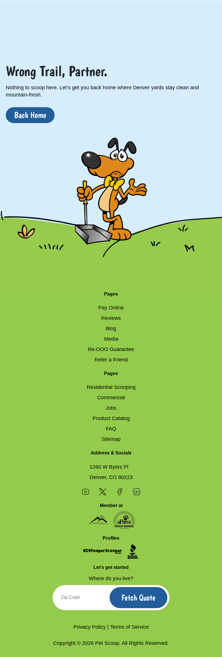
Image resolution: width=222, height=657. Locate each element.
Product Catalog (111, 418)
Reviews (111, 318)
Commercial (111, 397)
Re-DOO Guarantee (111, 349)
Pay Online (111, 308)
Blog (111, 328)
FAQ (111, 429)
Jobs (111, 408)
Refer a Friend (111, 360)
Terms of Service (129, 627)
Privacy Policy (89, 627)
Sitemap (111, 439)
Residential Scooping (111, 387)
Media (111, 339)
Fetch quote (138, 597)
